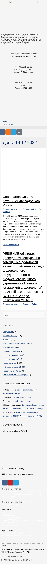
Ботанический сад (30, 209)
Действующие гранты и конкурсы (16, 343)
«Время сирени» (24, 397)
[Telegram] (13, 132)
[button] (23, 127)
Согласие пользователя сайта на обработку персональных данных (22, 544)
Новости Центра (9, 363)
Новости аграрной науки (13, 355)
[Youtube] (10, 482)
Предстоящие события (12, 371)
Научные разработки (11, 351)
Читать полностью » (11, 245)
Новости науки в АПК (11, 359)
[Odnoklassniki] (8, 132)
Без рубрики (8, 332)
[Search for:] (23, 315)
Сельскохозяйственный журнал (15, 375)
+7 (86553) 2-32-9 (23, 67)
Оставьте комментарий (12, 209)
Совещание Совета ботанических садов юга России (21, 201)
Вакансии (26, 304)
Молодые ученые (10, 347)
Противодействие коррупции (11, 556)
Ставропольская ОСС (14, 367)
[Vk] (2, 132)
